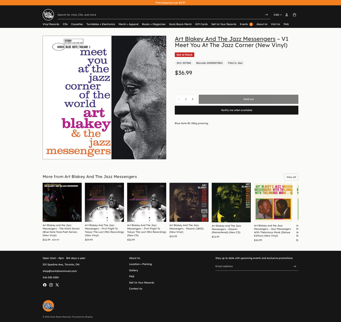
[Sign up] (294, 266)
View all (291, 177)
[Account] (287, 15)
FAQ (131, 276)
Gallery (133, 270)
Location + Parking (140, 264)
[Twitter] (57, 285)
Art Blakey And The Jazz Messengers (225, 38)
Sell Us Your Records (141, 282)
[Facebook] (45, 285)
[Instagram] (51, 285)
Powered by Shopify (82, 316)
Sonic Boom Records (60, 316)
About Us (134, 258)
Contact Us (135, 288)
